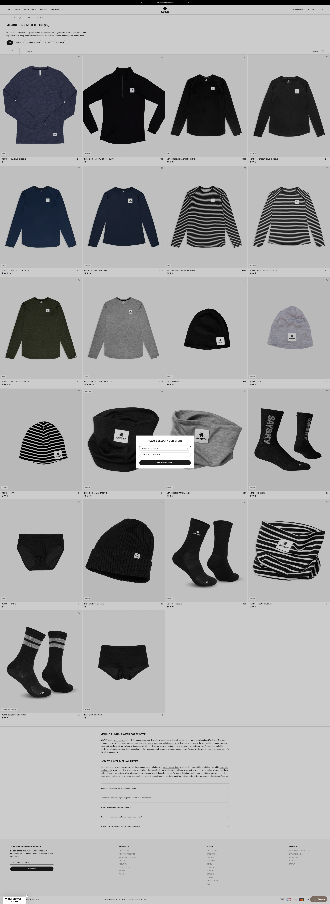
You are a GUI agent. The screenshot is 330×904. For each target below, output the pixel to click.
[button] (14, 900)
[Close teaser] (27, 895)
